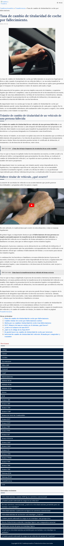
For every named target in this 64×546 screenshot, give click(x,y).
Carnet (4, 354)
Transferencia (20, 8)
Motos (4, 392)
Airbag (4, 350)
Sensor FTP (6, 431)
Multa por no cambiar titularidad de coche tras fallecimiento (27, 323)
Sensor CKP (6, 408)
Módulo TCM (6, 388)
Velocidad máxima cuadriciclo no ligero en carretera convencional (26, 511)
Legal (4, 373)
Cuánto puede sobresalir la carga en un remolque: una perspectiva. (26, 518)
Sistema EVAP (7, 477)
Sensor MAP (6, 446)
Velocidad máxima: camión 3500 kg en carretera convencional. (24, 497)
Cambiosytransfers (7, 8)
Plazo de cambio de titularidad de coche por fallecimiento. (26, 318)
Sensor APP (6, 404)
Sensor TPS (6, 462)
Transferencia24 (6, 312)
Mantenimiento (7, 377)
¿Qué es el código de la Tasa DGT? (17, 330)
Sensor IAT (6, 435)
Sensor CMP (6, 411)
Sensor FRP (6, 427)
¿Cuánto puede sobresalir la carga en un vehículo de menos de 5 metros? (28, 536)
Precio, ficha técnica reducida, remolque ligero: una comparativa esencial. (29, 522)
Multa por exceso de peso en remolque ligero (18, 526)
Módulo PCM (6, 384)
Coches (4, 357)
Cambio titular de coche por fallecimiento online (23, 321)
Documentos (6, 361)
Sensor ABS (6, 400)
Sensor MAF (6, 442)
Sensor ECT (6, 419)
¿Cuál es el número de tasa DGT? (16, 327)
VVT (3, 485)
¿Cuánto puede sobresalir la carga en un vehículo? (20, 501)
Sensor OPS (6, 454)
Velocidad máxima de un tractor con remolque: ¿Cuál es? (22, 514)
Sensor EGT (6, 423)
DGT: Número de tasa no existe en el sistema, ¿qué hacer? (26, 325)
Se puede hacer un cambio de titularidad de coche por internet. (28, 332)
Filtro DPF (5, 365)
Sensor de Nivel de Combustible (13, 415)
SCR (3, 396)
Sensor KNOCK (7, 438)
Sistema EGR (6, 473)
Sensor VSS (6, 469)
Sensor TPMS (7, 458)
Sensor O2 (5, 450)
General (5, 369)
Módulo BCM (6, 381)
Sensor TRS (6, 465)
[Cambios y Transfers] (7, 2)
